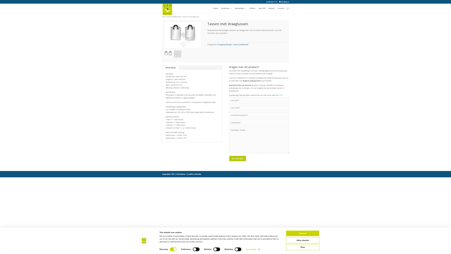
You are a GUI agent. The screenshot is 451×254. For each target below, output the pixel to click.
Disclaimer (180, 174)
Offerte (252, 8)
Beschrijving (170, 67)
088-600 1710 (277, 95)
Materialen (239, 8)
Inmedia (197, 174)
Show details (251, 249)
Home (215, 8)
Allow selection (302, 240)
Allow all (302, 233)
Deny (303, 247)
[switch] (196, 249)
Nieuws (271, 8)
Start (163, 17)
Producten (225, 8)
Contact (281, 8)
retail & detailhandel (174, 17)
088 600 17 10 (272, 2)
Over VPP (262, 8)
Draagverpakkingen (225, 44)
